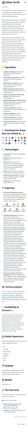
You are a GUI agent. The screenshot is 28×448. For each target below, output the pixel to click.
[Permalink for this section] (17, 67)
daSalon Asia (5, 297)
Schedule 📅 (14, 408)
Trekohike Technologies (8, 295)
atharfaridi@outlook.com (14, 404)
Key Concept (21, 424)
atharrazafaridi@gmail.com (10, 405)
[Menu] (25, 2)
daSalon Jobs (19, 295)
